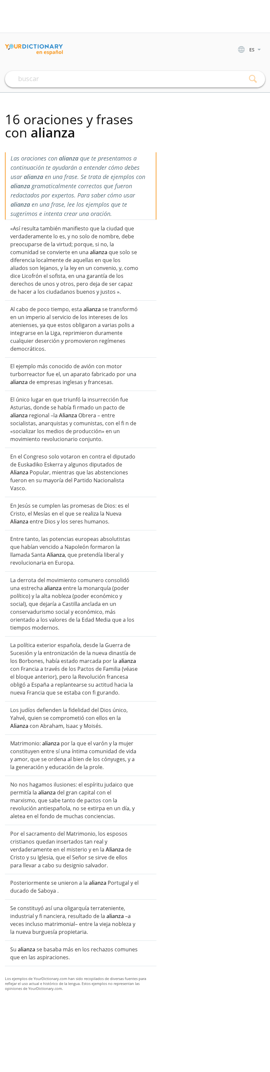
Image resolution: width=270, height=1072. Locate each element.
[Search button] (252, 79)
